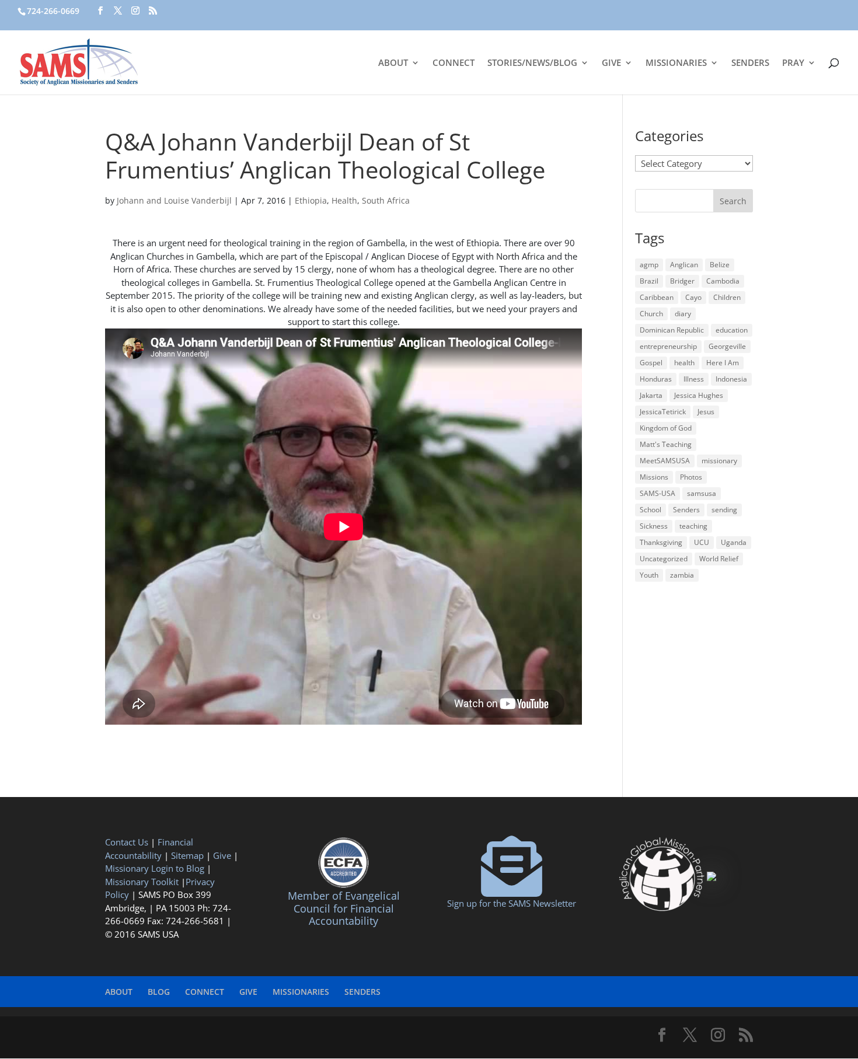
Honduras (656, 379)
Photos (691, 477)
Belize (720, 265)
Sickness (654, 526)
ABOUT (393, 63)
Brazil (649, 281)
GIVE (611, 63)
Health (344, 200)
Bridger (682, 281)
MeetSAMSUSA (665, 461)
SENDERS (750, 63)
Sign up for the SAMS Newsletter (511, 903)
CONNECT (454, 63)
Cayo (693, 297)
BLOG (159, 991)
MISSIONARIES (676, 63)
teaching (693, 526)
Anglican (684, 265)
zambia (682, 575)
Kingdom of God (666, 428)
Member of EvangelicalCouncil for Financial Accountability (344, 908)
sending (724, 510)
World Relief (718, 559)
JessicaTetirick (663, 412)
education (732, 330)
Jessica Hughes (698, 395)
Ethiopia (311, 200)
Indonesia (731, 379)
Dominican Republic (672, 330)
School (650, 510)
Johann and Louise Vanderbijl (174, 200)
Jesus (705, 412)
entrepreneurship (668, 346)
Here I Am (722, 363)
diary (683, 314)
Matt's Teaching (666, 444)
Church (651, 314)
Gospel (651, 363)
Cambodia (723, 281)
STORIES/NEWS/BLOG (532, 63)
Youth (649, 575)
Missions (654, 477)
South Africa (386, 200)
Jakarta (651, 395)
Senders (686, 510)
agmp (649, 265)
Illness (693, 379)
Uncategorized (664, 559)
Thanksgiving (661, 542)
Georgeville (727, 346)
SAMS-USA (657, 493)
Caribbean (657, 297)
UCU (701, 542)
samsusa (701, 493)
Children (727, 297)
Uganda (734, 542)
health (684, 363)
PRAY (793, 63)
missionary (719, 461)
